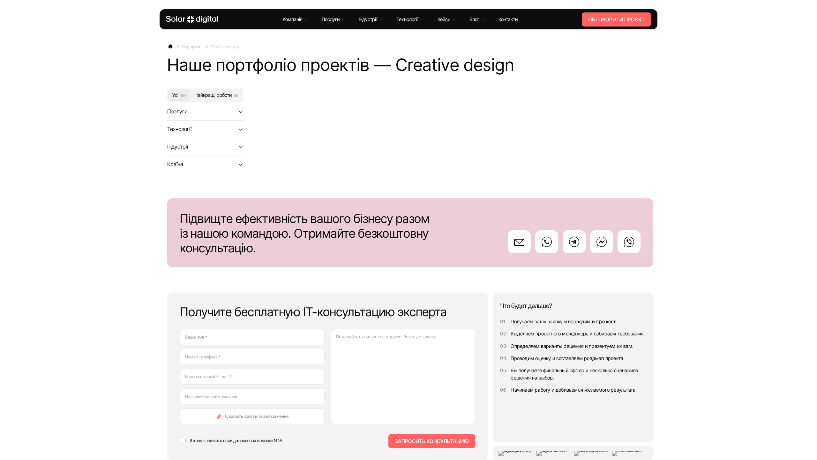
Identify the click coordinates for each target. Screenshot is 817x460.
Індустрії (177, 146)
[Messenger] (601, 241)
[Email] (519, 241)
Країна (175, 164)
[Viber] (629, 241)
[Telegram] (574, 241)
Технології (179, 129)
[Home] (192, 19)
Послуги (177, 111)
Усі (179, 95)
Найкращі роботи (216, 95)
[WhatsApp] (546, 241)
